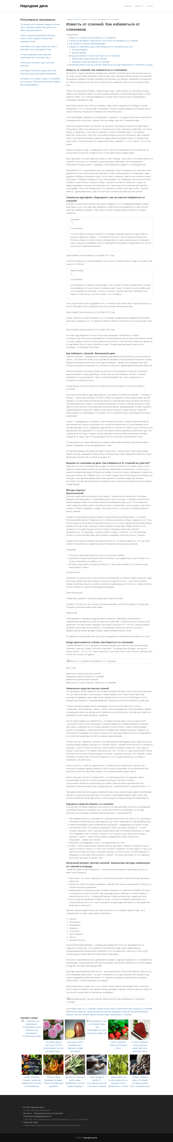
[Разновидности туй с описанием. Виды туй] (96, 1027)
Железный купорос (139, 1011)
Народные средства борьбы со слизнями (91, 61)
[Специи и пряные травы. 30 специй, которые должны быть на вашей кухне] (140, 1074)
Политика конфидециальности (37, 1116)
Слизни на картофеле (106, 1008)
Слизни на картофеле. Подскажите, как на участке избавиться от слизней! (103, 40)
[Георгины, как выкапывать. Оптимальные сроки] (32, 1027)
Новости (139, 6)
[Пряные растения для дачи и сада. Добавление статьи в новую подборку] (75, 1074)
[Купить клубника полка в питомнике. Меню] (118, 1039)
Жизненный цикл (124, 1008)
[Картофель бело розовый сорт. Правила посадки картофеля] (75, 1039)
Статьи (149, 6)
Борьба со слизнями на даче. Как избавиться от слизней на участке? (101, 46)
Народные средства (121, 1011)
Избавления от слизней (121, 1014)
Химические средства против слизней (89, 58)
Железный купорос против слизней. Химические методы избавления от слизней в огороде (111, 64)
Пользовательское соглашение (48, 1113)
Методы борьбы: (80, 49)
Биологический (79, 52)
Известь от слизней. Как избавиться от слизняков (92, 37)
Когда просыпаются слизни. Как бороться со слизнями (94, 55)
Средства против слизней (99, 1011)
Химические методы (99, 1014)
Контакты (27, 1113)
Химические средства (76, 1011)
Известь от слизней (86, 1008)
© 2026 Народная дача (33, 1107)
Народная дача (34, 5)
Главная (127, 6)
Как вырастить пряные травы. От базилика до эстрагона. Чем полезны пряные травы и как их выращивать (40, 81)
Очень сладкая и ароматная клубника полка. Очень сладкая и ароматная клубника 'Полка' (37, 38)
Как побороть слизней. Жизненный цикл (87, 43)
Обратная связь (30, 1122)
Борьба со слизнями (142, 1008)
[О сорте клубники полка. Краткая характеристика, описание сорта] (140, 1039)
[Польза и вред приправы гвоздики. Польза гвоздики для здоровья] (53, 1074)
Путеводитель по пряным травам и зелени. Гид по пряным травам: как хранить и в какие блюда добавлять (40, 27)
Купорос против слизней (77, 1014)
